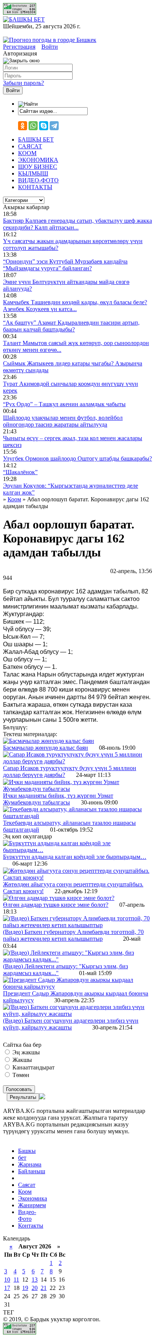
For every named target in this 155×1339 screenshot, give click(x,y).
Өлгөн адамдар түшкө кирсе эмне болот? (55, 904)
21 (44, 1288)
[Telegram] (54, 125)
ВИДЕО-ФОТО (38, 180)
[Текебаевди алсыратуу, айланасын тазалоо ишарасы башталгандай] (77, 816)
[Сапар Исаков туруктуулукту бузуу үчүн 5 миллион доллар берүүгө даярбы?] (77, 761)
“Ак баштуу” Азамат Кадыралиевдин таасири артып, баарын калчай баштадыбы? (71, 326)
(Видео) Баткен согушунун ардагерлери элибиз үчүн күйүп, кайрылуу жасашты (70, 1024)
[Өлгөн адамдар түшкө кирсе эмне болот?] (58, 898)
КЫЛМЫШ (33, 173)
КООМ (27, 153)
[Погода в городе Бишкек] (49, 40)
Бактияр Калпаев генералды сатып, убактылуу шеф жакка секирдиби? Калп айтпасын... (77, 224)
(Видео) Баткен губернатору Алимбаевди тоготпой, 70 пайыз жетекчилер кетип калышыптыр (73, 935)
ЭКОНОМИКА (38, 160)
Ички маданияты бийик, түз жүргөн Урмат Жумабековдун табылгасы (58, 799)
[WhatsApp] (33, 125)
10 (7, 1279)
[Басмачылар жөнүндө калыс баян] (48, 741)
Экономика (32, 1198)
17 (7, 1288)
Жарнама (29, 1164)
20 (35, 1288)
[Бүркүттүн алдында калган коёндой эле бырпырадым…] (77, 850)
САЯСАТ (30, 146)
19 (25, 1288)
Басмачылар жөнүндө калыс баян (45, 747)
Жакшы (21, 1060)
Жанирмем (32, 1205)
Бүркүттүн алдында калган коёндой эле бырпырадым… (74, 857)
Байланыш (31, 1171)
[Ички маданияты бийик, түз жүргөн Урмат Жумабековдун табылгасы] (77, 789)
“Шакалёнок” (20, 472)
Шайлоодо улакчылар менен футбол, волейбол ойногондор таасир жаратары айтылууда (63, 421)
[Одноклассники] (22, 125)
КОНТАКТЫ (35, 187)
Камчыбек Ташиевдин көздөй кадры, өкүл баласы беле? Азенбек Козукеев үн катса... (75, 305)
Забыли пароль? (23, 83)
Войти (49, 46)
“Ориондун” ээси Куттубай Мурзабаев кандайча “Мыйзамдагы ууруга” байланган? (65, 264)
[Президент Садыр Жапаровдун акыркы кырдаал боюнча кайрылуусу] (77, 986)
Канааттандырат (33, 1067)
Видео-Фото (27, 1215)
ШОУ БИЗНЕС (37, 166)
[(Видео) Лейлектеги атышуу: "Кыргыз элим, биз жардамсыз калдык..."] (77, 959)
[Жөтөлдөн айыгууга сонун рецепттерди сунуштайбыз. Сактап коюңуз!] (77, 877)
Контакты (30, 1225)
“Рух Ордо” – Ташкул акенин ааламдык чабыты (64, 404)
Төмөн (20, 1075)
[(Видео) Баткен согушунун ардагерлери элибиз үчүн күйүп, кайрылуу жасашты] (77, 1014)
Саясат (26, 1185)
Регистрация (19, 46)
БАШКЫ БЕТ (36, 139)
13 (35, 1279)
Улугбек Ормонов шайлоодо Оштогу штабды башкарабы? (77, 458)
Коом (25, 1191)
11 (16, 1279)
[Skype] (43, 125)
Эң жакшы (25, 1052)
